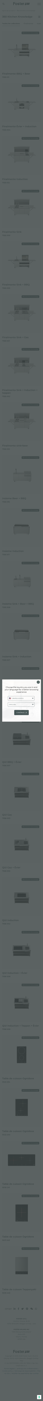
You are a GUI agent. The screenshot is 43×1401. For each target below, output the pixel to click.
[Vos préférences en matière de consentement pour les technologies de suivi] (39, 1397)
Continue (20, 712)
